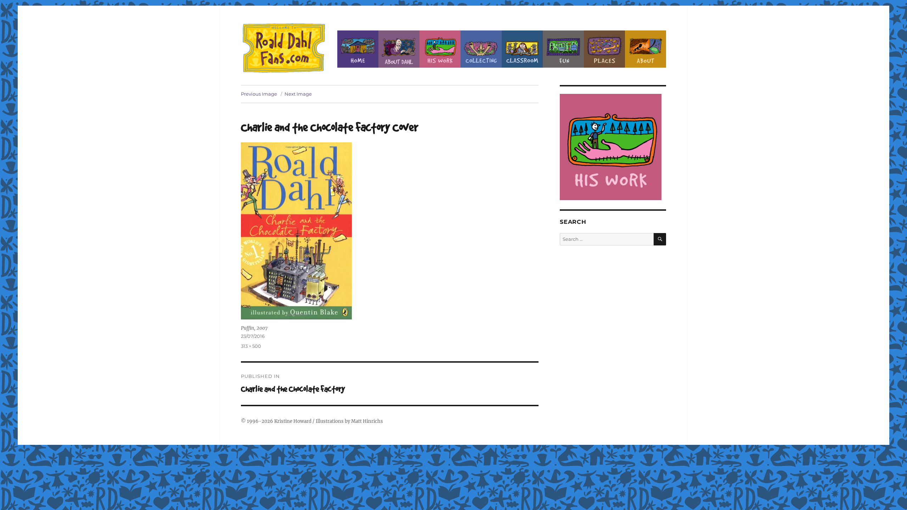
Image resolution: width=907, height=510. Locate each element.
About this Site (645, 49)
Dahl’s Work (440, 49)
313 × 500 (251, 346)
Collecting (481, 49)
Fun (563, 49)
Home (357, 49)
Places (604, 49)
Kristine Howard (292, 421)
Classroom (522, 49)
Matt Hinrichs (367, 421)
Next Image (298, 94)
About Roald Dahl (398, 49)
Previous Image (259, 94)
